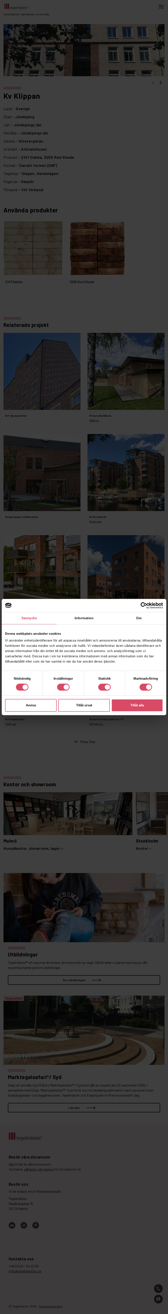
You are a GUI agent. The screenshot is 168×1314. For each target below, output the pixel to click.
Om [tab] (139, 618)
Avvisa (31, 705)
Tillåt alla (137, 705)
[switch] (63, 687)
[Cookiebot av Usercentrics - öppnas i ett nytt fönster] (144, 605)
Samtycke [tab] (29, 618)
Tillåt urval (84, 705)
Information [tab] (84, 618)
